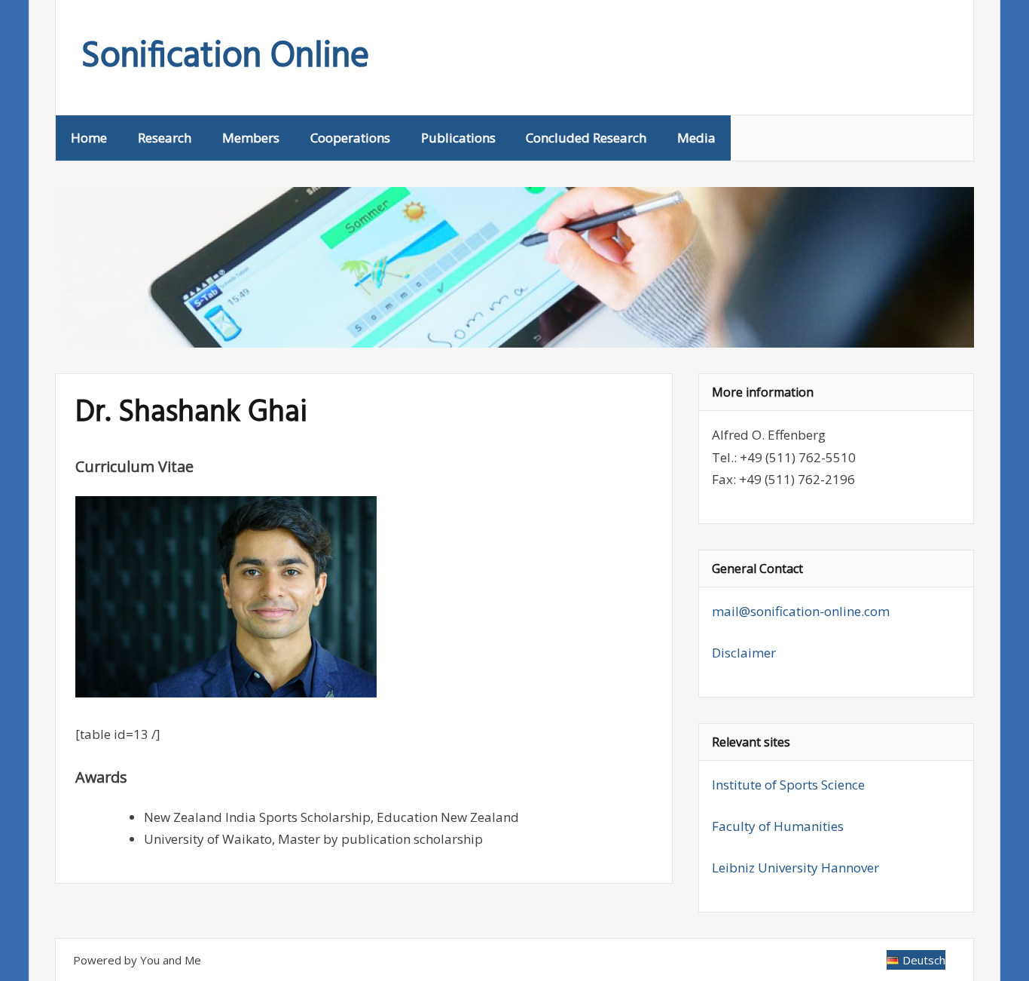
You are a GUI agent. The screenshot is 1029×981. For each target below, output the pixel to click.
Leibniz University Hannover (795, 867)
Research (164, 137)
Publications (458, 137)
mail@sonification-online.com (801, 611)
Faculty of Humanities (778, 826)
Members (250, 137)
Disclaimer (744, 652)
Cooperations (350, 137)
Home (89, 137)
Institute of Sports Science (788, 784)
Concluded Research (586, 137)
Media (696, 137)
